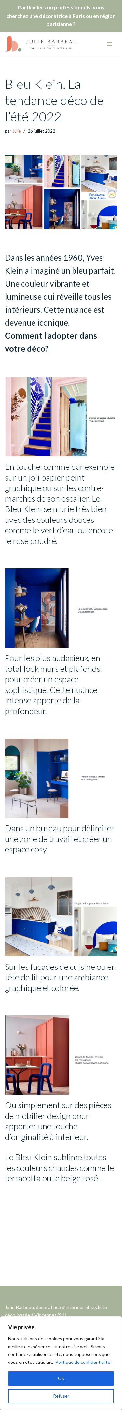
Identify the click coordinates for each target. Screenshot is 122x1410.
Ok (61, 1378)
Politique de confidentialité (82, 1362)
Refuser (61, 1396)
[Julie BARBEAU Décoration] (40, 44)
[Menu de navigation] (109, 43)
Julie (16, 131)
